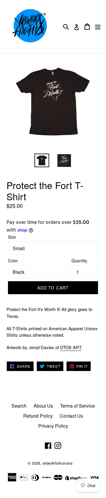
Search (18, 405)
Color (13, 260)
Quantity (79, 260)
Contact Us (71, 415)
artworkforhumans (57, 463)
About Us (43, 405)
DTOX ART (70, 347)
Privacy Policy (53, 425)
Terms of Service (77, 405)
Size (12, 237)
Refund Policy (38, 415)
